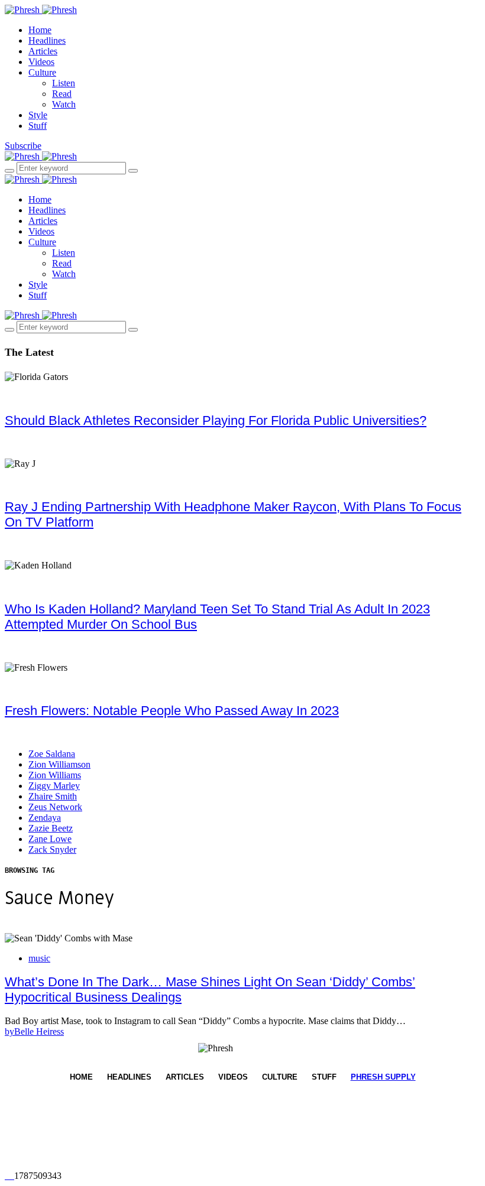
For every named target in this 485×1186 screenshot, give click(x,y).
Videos (41, 62)
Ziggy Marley (54, 786)
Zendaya (44, 818)
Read (62, 94)
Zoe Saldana (51, 754)
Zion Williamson (59, 764)
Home (39, 30)
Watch (64, 104)
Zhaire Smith (52, 796)
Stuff (37, 126)
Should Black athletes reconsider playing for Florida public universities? (215, 420)
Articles (42, 51)
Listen (63, 83)
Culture (42, 72)
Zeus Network (55, 807)
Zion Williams (54, 775)
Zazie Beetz (50, 828)
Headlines (47, 40)
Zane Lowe (50, 839)
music (39, 958)
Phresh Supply (383, 1077)
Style (37, 115)
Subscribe (23, 146)
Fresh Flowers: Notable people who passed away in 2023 (172, 710)
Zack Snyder (52, 849)
